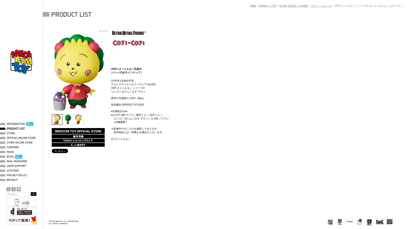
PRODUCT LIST (16, 129)
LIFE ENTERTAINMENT (369, 222)
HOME (253, 5)
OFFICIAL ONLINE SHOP (21, 138)
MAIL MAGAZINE (17, 161)
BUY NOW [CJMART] (78, 145)
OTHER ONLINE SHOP (20, 143)
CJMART (359, 221)
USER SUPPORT (16, 166)
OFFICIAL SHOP (16, 133)
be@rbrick (330, 222)
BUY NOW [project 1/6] (78, 131)
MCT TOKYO (350, 221)
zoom (103, 31)
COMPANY (13, 147)
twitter (8, 189)
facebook (13, 189)
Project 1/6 (340, 222)
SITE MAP (13, 171)
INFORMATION (16, 124)
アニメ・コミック (321, 5)
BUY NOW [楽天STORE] (78, 136)
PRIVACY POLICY (17, 175)
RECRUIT (13, 180)
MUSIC (11, 152)
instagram (19, 189)
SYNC (380, 222)
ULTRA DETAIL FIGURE (294, 5)
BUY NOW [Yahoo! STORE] (78, 140)
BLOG (10, 157)
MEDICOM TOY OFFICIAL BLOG (389, 222)
